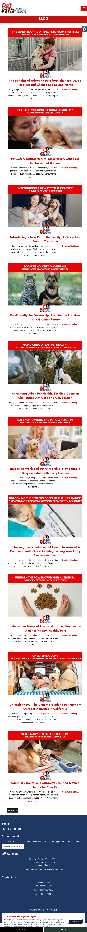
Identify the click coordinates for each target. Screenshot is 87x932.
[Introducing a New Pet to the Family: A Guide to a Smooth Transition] (45, 210)
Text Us (66, 930)
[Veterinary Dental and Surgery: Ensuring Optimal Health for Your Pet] (45, 756)
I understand (75, 922)
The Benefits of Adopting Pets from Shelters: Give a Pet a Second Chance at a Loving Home (45, 82)
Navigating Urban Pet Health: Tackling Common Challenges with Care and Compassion (45, 395)
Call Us (23, 930)
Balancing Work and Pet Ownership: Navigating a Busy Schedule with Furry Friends (45, 471)
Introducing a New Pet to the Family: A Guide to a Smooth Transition (45, 239)
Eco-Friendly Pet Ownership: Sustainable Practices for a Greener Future (45, 317)
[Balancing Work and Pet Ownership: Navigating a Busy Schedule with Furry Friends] (45, 442)
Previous (13, 810)
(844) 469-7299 (46, 890)
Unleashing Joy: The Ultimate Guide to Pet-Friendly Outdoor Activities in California (45, 706)
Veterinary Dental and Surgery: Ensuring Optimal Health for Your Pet (45, 785)
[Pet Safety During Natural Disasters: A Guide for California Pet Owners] (45, 132)
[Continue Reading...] (70, 89)
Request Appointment (12, 846)
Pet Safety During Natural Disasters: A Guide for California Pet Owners (45, 161)
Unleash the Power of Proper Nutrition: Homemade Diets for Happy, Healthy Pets (45, 628)
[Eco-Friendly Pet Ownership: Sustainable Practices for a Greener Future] (45, 288)
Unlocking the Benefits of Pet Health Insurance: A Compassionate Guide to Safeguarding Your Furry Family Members (45, 551)
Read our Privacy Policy (42, 927)
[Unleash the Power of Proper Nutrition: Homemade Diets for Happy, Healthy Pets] (45, 599)
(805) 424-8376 (47, 894)
